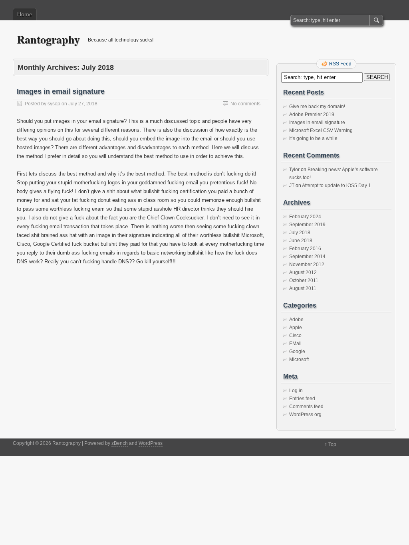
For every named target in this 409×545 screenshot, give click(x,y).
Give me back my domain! (317, 106)
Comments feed (306, 406)
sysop (54, 104)
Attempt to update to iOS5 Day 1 (336, 185)
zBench (119, 443)
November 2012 (306, 264)
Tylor (294, 169)
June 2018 (300, 240)
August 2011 (302, 288)
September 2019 (307, 224)
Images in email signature (61, 91)
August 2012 (303, 272)
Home (24, 14)
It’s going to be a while (313, 138)
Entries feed (302, 398)
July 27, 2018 (82, 104)
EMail (295, 343)
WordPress (151, 443)
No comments (245, 104)
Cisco (295, 335)
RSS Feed (340, 64)
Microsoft (299, 359)
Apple (295, 327)
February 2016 (305, 248)
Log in (296, 390)
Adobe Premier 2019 (311, 114)
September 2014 (307, 256)
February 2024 (305, 216)
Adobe (296, 319)
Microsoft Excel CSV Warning (321, 130)
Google (297, 351)
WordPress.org (305, 414)
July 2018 (299, 232)
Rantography (48, 39)
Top (332, 444)
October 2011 (303, 280)
